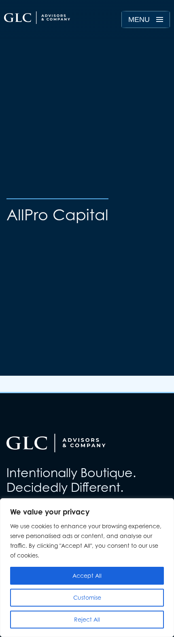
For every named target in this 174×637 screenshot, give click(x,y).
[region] (87, 567)
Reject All (87, 619)
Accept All (87, 575)
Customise (87, 597)
